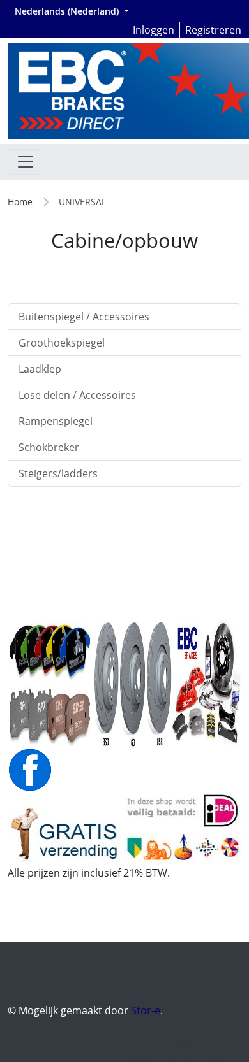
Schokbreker (49, 447)
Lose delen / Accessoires (77, 395)
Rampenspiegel (56, 421)
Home (20, 202)
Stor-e (145, 1010)
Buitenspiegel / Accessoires (84, 317)
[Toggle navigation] (25, 162)
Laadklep (40, 369)
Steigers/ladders (58, 473)
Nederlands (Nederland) (68, 11)
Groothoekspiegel (62, 343)
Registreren (213, 30)
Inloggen (153, 30)
